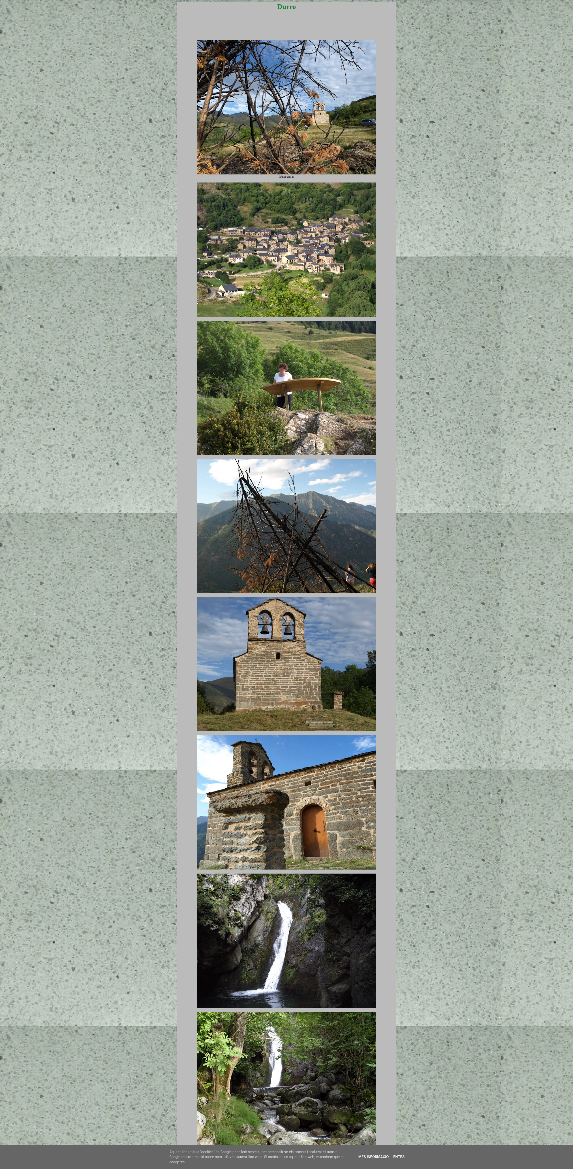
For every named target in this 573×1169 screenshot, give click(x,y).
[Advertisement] (286, 29)
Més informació (373, 1157)
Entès (399, 1157)
